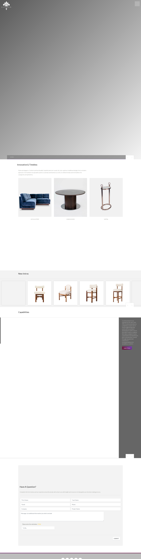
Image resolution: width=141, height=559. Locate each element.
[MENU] (137, 3)
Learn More (127, 348)
